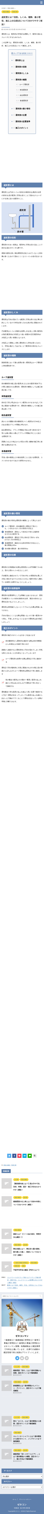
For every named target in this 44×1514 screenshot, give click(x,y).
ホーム (14, 1499)
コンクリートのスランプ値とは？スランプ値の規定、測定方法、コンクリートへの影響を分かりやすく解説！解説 (24, 1280)
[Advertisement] (22, 158)
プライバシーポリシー (25, 1499)
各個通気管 (22, 101)
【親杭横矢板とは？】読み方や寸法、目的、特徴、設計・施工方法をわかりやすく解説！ (27, 1186)
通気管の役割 (20, 67)
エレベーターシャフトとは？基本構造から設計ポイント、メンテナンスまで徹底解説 (27, 1438)
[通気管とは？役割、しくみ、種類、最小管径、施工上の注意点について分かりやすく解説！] (25, 1156)
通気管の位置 (20, 115)
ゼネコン (22, 1504)
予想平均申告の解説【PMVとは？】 (26, 1270)
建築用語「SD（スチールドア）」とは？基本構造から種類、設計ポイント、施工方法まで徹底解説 (26, 1456)
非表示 (29, 53)
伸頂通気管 (22, 90)
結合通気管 (22, 95)
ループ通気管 (22, 84)
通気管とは (18, 60)
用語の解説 (7, 1165)
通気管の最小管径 (21, 108)
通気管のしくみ (20, 73)
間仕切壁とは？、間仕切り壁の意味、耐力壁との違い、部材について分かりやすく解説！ (27, 1252)
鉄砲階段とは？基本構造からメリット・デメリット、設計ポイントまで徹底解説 (27, 1388)
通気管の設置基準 (21, 121)
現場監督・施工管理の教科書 (22, 1508)
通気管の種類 (20, 80)
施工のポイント (20, 128)
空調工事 (13, 1165)
